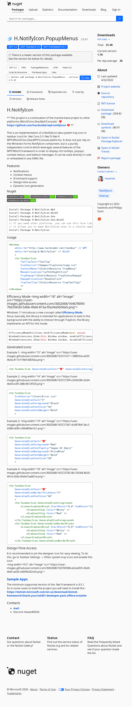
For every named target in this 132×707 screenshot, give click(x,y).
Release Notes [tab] (37, 98)
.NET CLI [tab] (13, 67)
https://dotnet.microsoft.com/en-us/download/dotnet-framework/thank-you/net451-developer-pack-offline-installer (47, 593)
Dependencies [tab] (59, 91)
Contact (13, 638)
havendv (110, 178)
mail (16, 608)
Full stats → (103, 39)
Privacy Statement (103, 689)
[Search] (119, 18)
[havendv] (101, 178)
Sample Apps (17, 579)
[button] (85, 78)
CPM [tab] (55, 67)
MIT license (108, 103)
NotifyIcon (105, 190)
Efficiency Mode (72, 312)
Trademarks (14, 693)
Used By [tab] (79, 91)
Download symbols (107, 125)
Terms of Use (48, 689)
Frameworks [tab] (36, 91)
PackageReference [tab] (39, 67)
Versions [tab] (16, 98)
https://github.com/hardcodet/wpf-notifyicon (36, 125)
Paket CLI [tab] (67, 67)
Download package (107, 111)
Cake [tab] (54, 72)
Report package (111, 158)
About (34, 689)
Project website (110, 86)
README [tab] (16, 91)
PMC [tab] (24, 67)
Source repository (107, 95)
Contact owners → (107, 171)
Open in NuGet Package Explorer (112, 139)
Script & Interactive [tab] (18, 72)
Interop (103, 196)
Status (52, 638)
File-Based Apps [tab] (39, 72)
